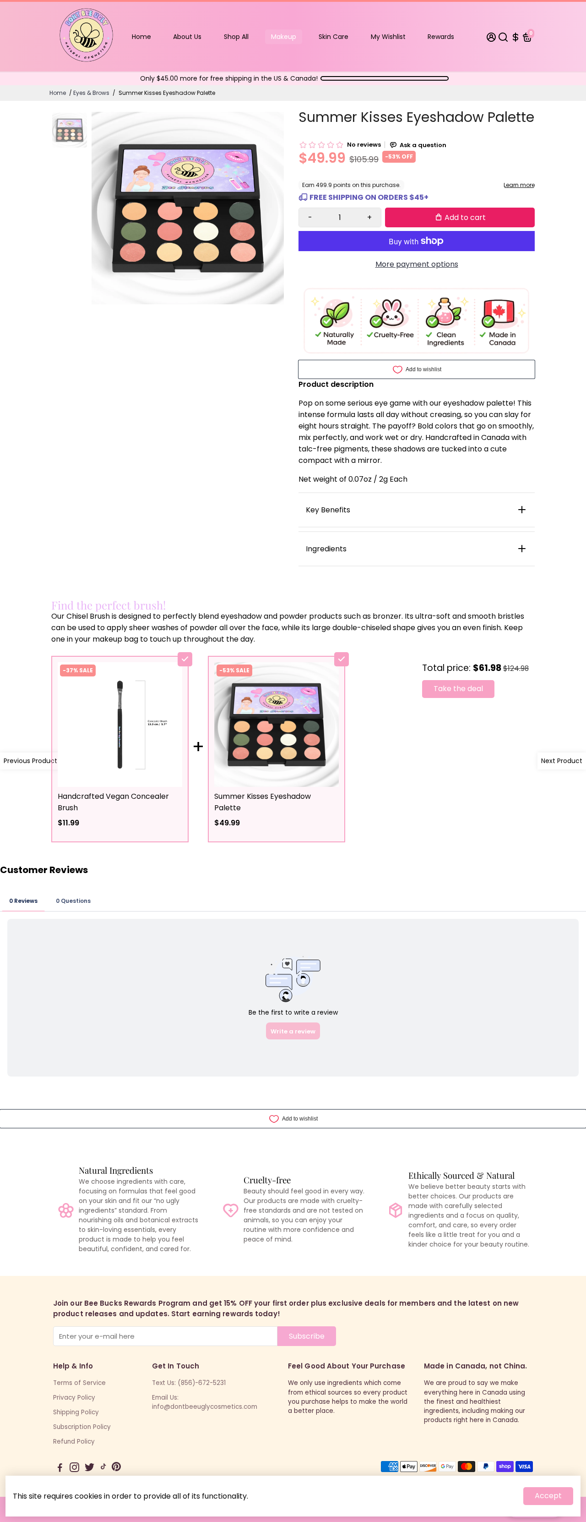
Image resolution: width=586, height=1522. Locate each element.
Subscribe (307, 1336)
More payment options (416, 264)
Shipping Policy (76, 1412)
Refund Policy (74, 1441)
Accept (548, 1495)
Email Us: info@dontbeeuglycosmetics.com (204, 1402)
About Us (187, 36)
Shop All (236, 36)
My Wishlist (388, 36)
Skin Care (333, 36)
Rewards (441, 36)
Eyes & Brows (91, 93)
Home (141, 36)
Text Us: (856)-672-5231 (189, 1383)
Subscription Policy (82, 1427)
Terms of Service (79, 1383)
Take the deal (458, 688)
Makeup (283, 36)
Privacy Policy (74, 1397)
